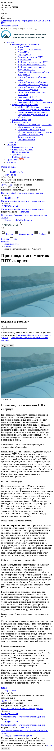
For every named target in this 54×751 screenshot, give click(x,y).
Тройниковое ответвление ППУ (33, 62)
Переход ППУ (24, 54)
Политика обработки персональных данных (22, 193)
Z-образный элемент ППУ (30, 99)
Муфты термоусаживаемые (25, 104)
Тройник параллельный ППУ (32, 64)
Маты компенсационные (29, 127)
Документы (17, 154)
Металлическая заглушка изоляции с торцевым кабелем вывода (35, 133)
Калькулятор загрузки (22, 147)
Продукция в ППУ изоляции (25, 45)
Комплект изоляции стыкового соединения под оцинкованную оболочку (33, 114)
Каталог (10, 42)
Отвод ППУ (23, 52)
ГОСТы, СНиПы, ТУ (22, 157)
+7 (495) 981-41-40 (9, 198)
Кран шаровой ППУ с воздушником (35, 102)
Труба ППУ (23, 47)
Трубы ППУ (7, 185)
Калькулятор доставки (22, 149)
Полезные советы (20, 152)
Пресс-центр (13, 159)
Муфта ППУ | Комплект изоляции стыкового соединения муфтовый (34, 108)
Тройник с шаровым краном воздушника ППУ (31, 68)
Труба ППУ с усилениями (30, 49)
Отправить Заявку (9, 26)
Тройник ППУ (24, 59)
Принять (5, 748)
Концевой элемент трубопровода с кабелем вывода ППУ (34, 88)
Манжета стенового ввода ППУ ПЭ (35, 124)
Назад (4, 687)
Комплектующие (20, 122)
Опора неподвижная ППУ (30, 57)
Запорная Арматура (21, 119)
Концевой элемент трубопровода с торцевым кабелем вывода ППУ (34, 83)
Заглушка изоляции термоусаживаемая (27, 138)
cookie (49, 745)
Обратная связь (8, 167)
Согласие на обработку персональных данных (23, 201)
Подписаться (7, 346)
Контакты (11, 162)
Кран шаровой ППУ (27, 97)
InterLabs (24, 212)
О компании (12, 142)
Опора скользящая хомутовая (31, 129)
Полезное (11, 144)
